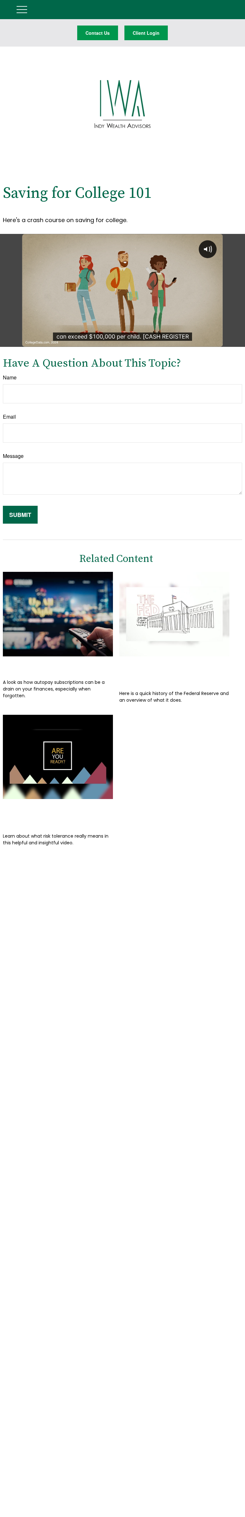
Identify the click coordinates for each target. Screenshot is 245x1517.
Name (10, 377)
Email (9, 416)
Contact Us (97, 33)
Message (13, 456)
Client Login (146, 33)
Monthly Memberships (47, 666)
